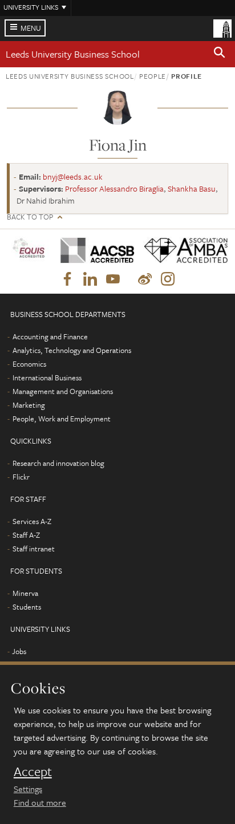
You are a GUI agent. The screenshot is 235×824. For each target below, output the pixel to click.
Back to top (30, 217)
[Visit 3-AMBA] (181, 250)
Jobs (19, 651)
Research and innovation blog (58, 463)
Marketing (29, 405)
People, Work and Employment (62, 418)
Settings (28, 788)
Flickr (21, 476)
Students (27, 606)
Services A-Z (32, 521)
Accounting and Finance (50, 336)
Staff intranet (34, 548)
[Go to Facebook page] (67, 279)
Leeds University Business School (73, 54)
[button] (219, 54)
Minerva (25, 593)
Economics (29, 364)
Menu (31, 28)
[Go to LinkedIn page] (90, 279)
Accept (33, 771)
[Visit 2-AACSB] (93, 250)
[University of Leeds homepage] (222, 27)
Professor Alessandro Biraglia (114, 188)
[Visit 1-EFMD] (29, 250)
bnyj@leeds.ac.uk (73, 176)
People (152, 76)
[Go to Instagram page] (168, 279)
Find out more (40, 802)
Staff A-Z (26, 535)
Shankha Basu (192, 188)
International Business (47, 377)
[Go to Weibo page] (145, 279)
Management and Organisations (63, 391)
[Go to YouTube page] (113, 279)
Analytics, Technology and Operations (72, 350)
